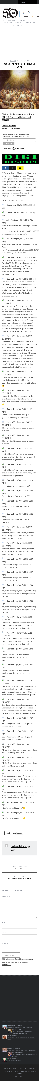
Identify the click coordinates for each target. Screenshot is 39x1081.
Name (4, 922)
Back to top (19, 1076)
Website (5, 943)
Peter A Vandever (9, 125)
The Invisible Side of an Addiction (19, 878)
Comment (6, 896)
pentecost (17, 833)
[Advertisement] (19, 44)
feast (8, 833)
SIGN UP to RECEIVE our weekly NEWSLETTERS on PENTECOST (16, 135)
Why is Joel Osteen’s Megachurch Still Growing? (21, 1050)
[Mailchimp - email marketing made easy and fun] (14, 150)
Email (4, 933)
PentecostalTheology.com (12, 128)
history (13, 61)
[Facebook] (5, 168)
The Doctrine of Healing (14, 1060)
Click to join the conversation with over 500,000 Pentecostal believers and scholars (18, 117)
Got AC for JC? (19, 867)
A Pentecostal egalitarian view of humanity (20, 1027)
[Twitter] (12, 168)
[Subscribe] (20, 168)
